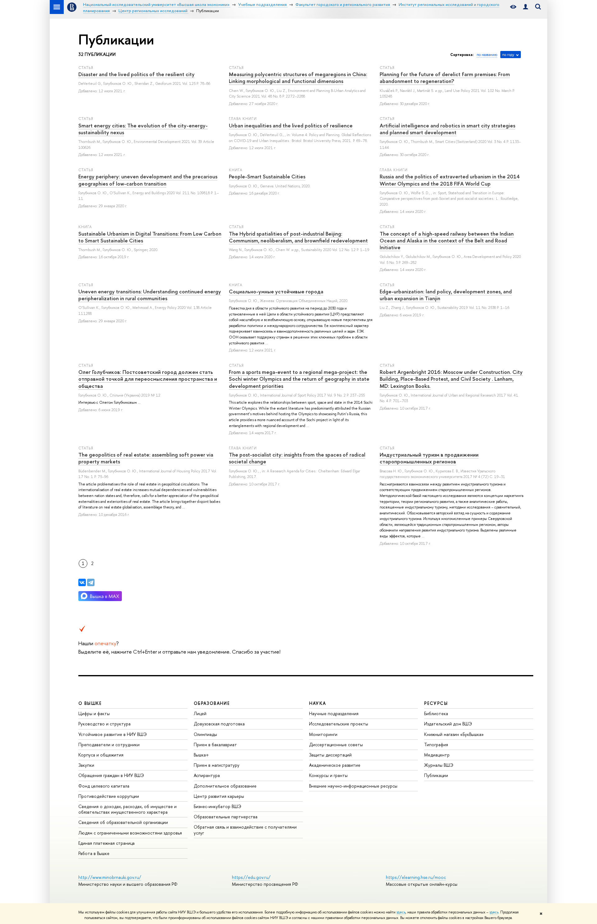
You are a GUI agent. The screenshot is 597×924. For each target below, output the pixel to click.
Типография (436, 744)
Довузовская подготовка (219, 724)
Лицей (200, 713)
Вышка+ (201, 755)
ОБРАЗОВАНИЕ (212, 703)
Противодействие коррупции (108, 796)
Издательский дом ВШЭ (448, 724)
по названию (487, 54)
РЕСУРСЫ (436, 703)
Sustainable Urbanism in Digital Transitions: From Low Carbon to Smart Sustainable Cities (149, 237)
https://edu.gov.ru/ (251, 877)
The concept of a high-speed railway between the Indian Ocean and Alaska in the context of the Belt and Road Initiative (447, 240)
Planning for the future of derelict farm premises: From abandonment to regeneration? (445, 78)
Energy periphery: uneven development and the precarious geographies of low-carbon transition (147, 180)
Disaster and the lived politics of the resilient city (136, 74)
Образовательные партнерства (225, 817)
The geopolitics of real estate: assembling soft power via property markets (145, 458)
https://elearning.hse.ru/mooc (416, 877)
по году (508, 54)
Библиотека (436, 713)
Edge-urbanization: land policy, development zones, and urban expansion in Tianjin (446, 295)
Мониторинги (323, 734)
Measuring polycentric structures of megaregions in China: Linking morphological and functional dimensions (298, 78)
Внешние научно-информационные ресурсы (353, 786)
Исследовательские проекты (338, 724)
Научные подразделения (334, 713)
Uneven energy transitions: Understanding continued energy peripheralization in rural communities (149, 295)
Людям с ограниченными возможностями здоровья (130, 833)
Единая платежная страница (106, 843)
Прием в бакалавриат (215, 744)
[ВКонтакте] (82, 582)
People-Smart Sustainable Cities (267, 176)
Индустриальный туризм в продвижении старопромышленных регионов (429, 458)
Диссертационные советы (336, 744)
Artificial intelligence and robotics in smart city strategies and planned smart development (447, 129)
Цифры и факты (94, 713)
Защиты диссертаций (330, 755)
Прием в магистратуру (216, 765)
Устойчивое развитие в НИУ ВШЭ (112, 734)
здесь (400, 912)
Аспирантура (207, 775)
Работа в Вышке (93, 853)
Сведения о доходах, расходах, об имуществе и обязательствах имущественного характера (127, 809)
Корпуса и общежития (100, 755)
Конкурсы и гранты (328, 775)
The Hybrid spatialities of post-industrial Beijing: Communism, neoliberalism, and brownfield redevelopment (298, 237)
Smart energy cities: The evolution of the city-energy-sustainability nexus (143, 129)
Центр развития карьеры (219, 796)
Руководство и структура (104, 724)
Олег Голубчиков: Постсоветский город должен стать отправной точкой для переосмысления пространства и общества (147, 378)
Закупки (86, 765)
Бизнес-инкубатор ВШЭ (217, 806)
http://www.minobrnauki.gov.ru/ (109, 877)
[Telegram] (91, 582)
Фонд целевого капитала (103, 786)
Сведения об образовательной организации (123, 822)
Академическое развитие (334, 765)
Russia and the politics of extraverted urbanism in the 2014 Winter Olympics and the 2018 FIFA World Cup (450, 180)
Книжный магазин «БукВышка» (454, 734)
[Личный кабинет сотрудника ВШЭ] (525, 7)
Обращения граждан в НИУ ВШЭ (111, 775)
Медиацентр (437, 755)
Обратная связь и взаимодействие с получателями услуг (245, 829)
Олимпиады (205, 734)
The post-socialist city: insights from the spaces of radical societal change (297, 458)
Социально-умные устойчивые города (276, 291)
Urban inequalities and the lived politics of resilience (291, 125)
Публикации (436, 775)
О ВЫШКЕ (90, 703)
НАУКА (317, 703)
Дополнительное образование (225, 786)
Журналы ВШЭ (438, 765)
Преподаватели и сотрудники (109, 744)
